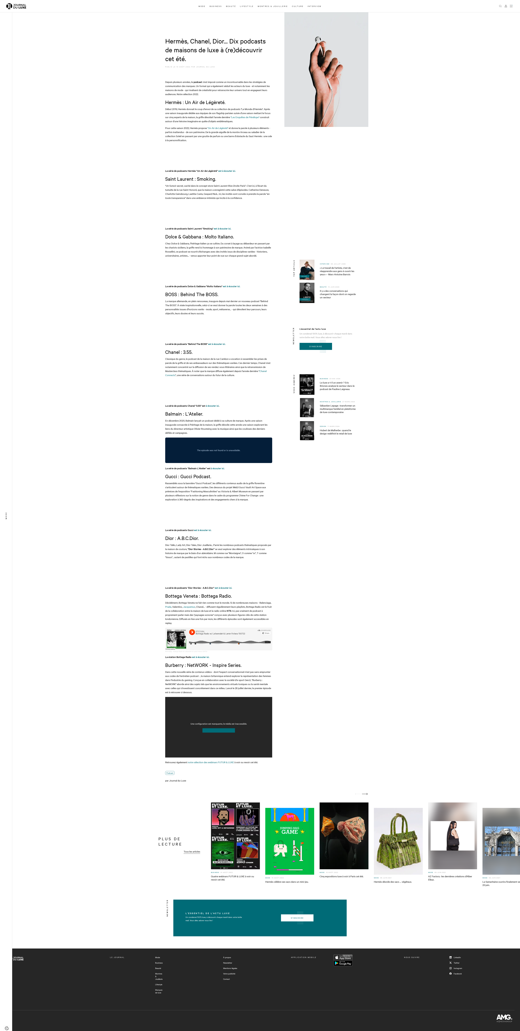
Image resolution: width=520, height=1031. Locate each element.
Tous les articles (192, 851)
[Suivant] (365, 794)
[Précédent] (358, 794)
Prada (168, 606)
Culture (297, 6)
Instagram (458, 968)
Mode (202, 6)
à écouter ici (212, 405)
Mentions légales (230, 968)
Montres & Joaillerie (273, 6)
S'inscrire (315, 346)
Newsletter (227, 962)
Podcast (169, 773)
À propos (227, 957)
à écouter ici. (218, 468)
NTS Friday (168, 651)
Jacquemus (189, 606)
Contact (226, 979)
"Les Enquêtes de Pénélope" (245, 117)
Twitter (456, 962)
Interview (314, 6)
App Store (343, 957)
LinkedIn (457, 957)
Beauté (231, 6)
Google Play (343, 963)
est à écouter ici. (227, 170)
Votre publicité (229, 973)
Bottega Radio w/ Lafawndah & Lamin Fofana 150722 (190, 651)
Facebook (458, 973)
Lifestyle (247, 6)
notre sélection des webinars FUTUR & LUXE (211, 762)
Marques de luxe (158, 991)
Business (216, 6)
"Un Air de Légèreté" (217, 128)
